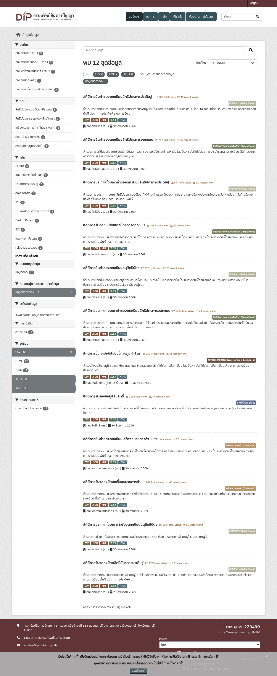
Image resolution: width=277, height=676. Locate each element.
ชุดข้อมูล (134, 17)
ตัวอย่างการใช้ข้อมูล (201, 17)
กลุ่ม (164, 17)
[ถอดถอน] (102, 74)
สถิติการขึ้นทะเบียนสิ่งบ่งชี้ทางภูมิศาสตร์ (112, 353)
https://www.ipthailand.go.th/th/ (239, 632)
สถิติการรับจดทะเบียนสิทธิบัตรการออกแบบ (114, 225)
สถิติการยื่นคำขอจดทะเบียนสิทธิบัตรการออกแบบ (118, 140)
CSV (87, 120)
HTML (123, 120)
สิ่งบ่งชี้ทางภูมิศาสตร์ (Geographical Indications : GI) (231, 360)
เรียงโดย (201, 63)
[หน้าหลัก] (18, 35)
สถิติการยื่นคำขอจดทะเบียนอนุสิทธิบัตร (111, 268)
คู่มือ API (125, 607)
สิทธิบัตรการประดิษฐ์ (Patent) (242, 103)
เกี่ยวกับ (177, 17)
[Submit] (258, 17)
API (113, 607)
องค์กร (150, 17)
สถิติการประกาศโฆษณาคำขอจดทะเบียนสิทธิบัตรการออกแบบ (127, 311)
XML (104, 120)
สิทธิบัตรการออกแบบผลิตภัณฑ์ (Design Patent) (234, 146)
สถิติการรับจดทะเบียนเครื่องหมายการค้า (112, 482)
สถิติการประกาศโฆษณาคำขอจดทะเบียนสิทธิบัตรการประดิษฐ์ (126, 182)
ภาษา (162, 639)
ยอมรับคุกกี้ (138, 671)
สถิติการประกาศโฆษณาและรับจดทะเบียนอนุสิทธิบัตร (120, 524)
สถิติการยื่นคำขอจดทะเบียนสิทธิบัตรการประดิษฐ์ (118, 97)
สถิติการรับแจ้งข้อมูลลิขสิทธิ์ (104, 396)
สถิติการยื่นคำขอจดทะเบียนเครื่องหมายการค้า (116, 439)
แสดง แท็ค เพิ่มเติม (26, 256)
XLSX (113, 120)
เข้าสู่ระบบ (255, 3)
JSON (95, 120)
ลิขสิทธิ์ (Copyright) (246, 402)
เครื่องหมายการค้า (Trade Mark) (240, 445)
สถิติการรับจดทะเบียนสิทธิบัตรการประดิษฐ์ (113, 563)
